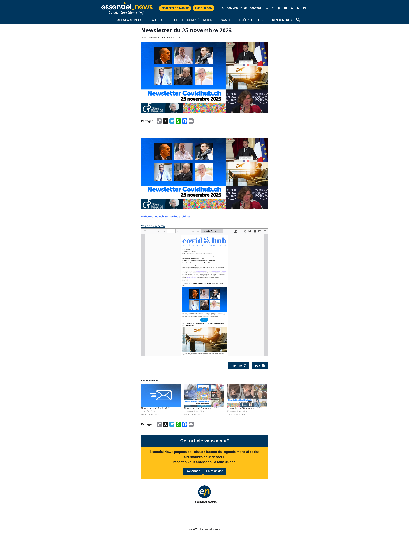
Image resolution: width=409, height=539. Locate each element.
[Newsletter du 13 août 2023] (161, 395)
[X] (273, 8)
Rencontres (282, 20)
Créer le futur (251, 20)
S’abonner (193, 471)
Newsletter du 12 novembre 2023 (201, 408)
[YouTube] (285, 8)
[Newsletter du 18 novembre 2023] (247, 395)
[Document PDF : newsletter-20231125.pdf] (204, 292)
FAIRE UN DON (203, 8)
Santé (226, 20)
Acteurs (159, 20)
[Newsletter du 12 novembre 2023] (204, 395)
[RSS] (304, 8)
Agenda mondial (130, 20)
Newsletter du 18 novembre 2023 (244, 408)
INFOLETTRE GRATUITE (175, 8)
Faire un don (214, 471)
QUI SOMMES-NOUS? (234, 8)
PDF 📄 (260, 365)
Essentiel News (149, 37)
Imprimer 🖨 (239, 365)
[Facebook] (298, 8)
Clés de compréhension (193, 20)
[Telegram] (267, 8)
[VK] (292, 8)
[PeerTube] (279, 8)
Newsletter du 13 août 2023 (155, 408)
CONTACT (255, 8)
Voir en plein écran (153, 226)
